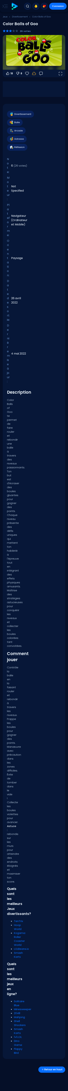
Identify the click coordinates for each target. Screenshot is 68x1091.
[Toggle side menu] (4, 6)
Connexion (58, 6)
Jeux (5, 16)
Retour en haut (53, 1069)
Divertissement (20, 16)
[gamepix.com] (14, 6)
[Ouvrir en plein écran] (60, 73)
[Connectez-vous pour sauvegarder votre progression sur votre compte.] (34, 73)
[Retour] (41, 73)
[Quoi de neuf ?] (35, 6)
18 (11, 73)
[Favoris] (44, 6)
